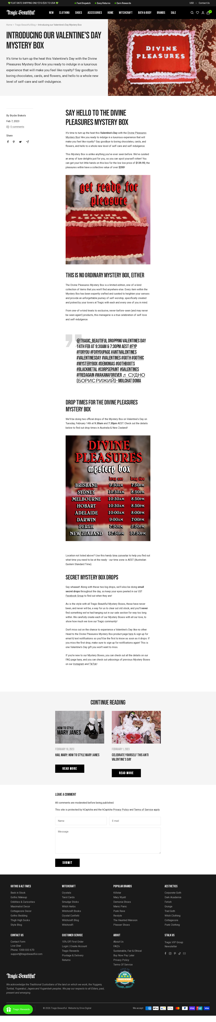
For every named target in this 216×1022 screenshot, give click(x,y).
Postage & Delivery (72, 955)
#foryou (83, 352)
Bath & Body (144, 13)
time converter (120, 555)
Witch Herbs (69, 906)
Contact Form (18, 941)
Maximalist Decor (20, 906)
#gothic (138, 358)
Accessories (95, 13)
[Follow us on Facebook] (165, 953)
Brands (161, 13)
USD (192, 3)
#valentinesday (89, 358)
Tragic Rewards (70, 950)
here (131, 634)
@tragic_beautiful (92, 341)
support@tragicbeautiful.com (26, 954)
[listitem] (8, 141)
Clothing (64, 13)
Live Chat (16, 945)
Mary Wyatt (119, 897)
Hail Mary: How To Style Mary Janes (77, 755)
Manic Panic (120, 906)
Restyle (117, 915)
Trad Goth (170, 911)
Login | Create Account (74, 946)
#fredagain (85, 375)
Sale (173, 13)
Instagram (78, 664)
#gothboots (125, 364)
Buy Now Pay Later (123, 955)
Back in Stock (18, 892)
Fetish (168, 901)
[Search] (192, 12)
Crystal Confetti (70, 915)
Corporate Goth (173, 892)
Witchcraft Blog (70, 920)
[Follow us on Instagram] (170, 953)
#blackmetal (87, 369)
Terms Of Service (123, 964)
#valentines (111, 358)
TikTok (93, 664)
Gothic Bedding (19, 915)
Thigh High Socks (20, 920)
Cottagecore (171, 920)
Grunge (168, 906)
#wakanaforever (108, 375)
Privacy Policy (121, 809)
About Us (118, 941)
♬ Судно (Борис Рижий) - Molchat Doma (111, 378)
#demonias (106, 364)
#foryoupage (100, 352)
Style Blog (16, 924)
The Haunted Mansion (125, 920)
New (51, 13)
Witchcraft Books (71, 911)
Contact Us (204, 3)
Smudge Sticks (70, 901)
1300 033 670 (26, 949)
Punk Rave (119, 911)
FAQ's (116, 946)
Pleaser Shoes (121, 924)
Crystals (66, 892)
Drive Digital (85, 1008)
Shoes (78, 13)
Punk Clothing (172, 924)
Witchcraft (126, 13)
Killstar (117, 892)
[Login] (202, 12)
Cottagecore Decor (21, 911)
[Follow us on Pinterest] (175, 953)
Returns (66, 960)
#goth (126, 358)
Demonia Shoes (122, 901)
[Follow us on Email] (184, 953)
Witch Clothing (172, 915)
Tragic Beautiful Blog (25, 25)
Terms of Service (143, 809)
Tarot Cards (68, 897)
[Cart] (208, 12)
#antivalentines (123, 352)
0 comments (17, 126)
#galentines (129, 369)
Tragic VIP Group (174, 942)
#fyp (133, 347)
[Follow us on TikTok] (179, 953)
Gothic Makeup (19, 897)
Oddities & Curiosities (23, 901)
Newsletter (171, 946)
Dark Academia (173, 897)
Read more (69, 769)
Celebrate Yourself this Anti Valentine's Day (130, 757)
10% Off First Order (72, 941)
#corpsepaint (108, 369)
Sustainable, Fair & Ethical (127, 950)
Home (110, 13)
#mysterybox (87, 364)
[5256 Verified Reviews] (122, 969)
